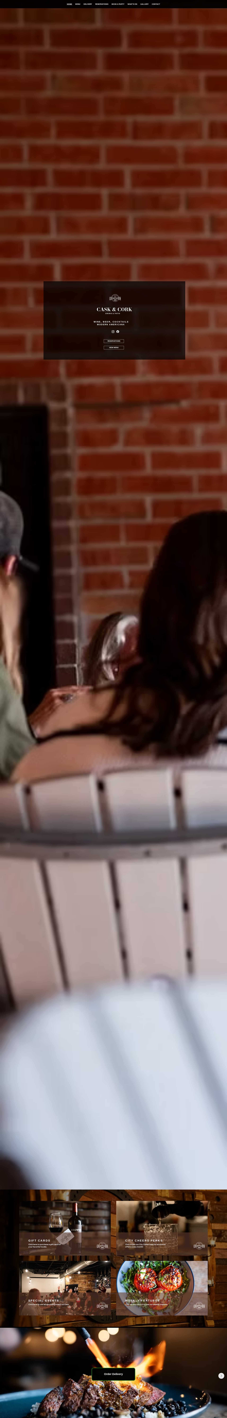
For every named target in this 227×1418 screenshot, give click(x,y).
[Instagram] (113, 331)
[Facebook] (118, 331)
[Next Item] (221, 1376)
